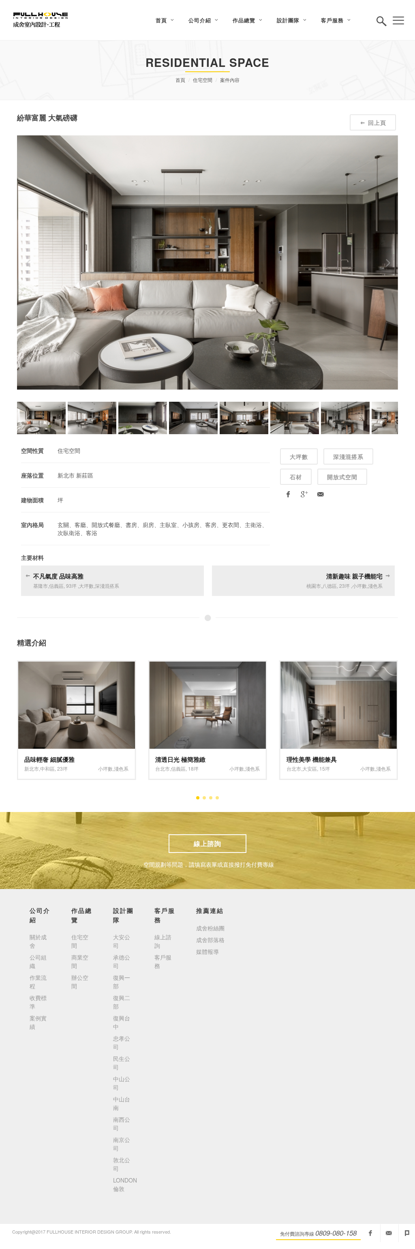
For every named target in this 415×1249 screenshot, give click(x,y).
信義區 (47, 768)
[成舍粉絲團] (370, 1233)
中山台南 (121, 1103)
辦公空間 (79, 981)
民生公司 (121, 1062)
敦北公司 (121, 1164)
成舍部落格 (210, 940)
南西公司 (121, 1123)
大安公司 (121, 941)
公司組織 (38, 961)
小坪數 (105, 768)
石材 (296, 477)
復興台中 (121, 1022)
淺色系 (121, 768)
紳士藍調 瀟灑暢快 (312, 759)
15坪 (193, 768)
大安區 (178, 768)
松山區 (309, 768)
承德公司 (121, 961)
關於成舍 (38, 941)
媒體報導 (207, 951)
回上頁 (377, 122)
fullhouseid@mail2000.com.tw (389, 1233)
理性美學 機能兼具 (180, 759)
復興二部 (121, 1002)
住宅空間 (202, 79)
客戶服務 (162, 961)
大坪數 (299, 456)
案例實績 (38, 1022)
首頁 (180, 79)
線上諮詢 (207, 843)
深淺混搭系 (348, 456)
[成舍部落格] (407, 1233)
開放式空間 (342, 477)
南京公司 (121, 1143)
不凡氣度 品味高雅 (58, 576)
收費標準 (38, 1002)
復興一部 (121, 981)
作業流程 (38, 981)
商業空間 (79, 961)
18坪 (62, 768)
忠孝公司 (121, 1042)
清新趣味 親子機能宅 (354, 576)
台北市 (31, 768)
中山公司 (121, 1083)
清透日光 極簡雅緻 (49, 759)
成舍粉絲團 (210, 928)
